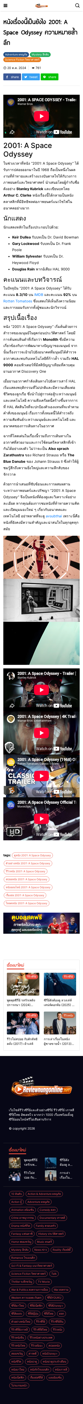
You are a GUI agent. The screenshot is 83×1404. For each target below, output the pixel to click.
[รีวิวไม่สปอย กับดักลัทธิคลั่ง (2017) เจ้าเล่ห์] (23, 1023)
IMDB (38, 294)
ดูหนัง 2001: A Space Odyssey (32, 855)
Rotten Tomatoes (17, 301)
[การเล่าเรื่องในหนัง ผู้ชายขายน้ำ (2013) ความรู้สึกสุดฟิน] (60, 1023)
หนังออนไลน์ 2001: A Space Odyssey (28, 887)
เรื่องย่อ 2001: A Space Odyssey (25, 895)
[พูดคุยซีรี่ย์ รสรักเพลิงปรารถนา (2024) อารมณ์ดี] (23, 984)
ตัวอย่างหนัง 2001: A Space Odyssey (28, 863)
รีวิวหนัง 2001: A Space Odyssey (25, 871)
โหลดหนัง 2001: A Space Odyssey (26, 903)
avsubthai (54, 516)
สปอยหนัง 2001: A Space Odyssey (26, 879)
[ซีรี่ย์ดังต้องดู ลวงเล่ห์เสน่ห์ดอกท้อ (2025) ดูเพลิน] (60, 984)
